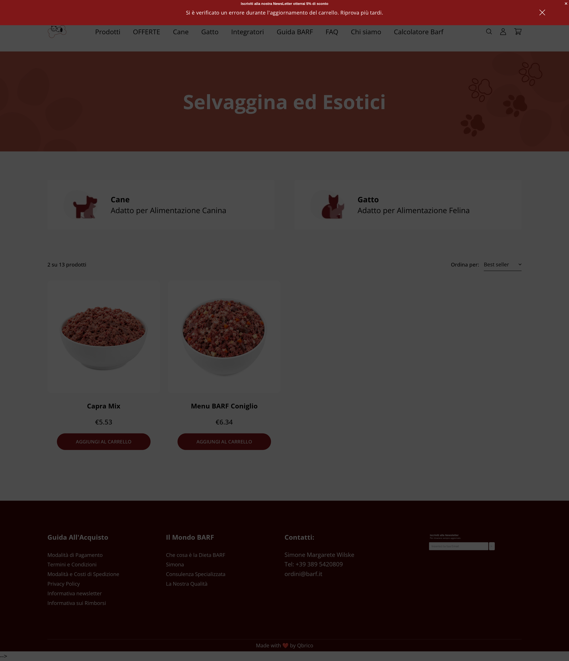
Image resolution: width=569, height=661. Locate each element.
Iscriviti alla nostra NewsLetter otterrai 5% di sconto (284, 4)
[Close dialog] (566, 3)
